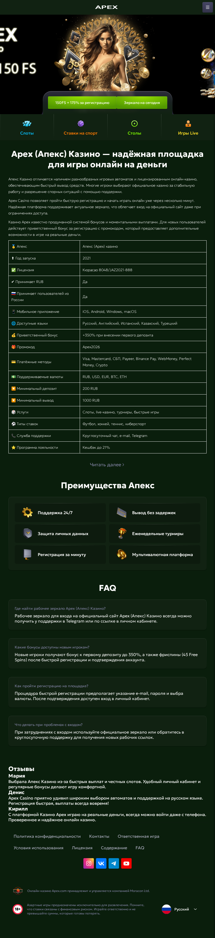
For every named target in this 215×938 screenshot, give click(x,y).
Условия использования (38, 847)
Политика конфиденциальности (47, 836)
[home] (107, 7)
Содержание (114, 847)
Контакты (99, 836)
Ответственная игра (138, 836)
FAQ (140, 847)
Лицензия (82, 847)
